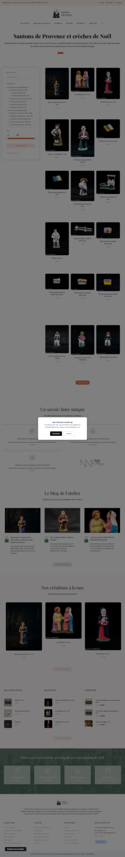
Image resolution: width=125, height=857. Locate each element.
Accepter (56, 434)
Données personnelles (15, 849)
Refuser (69, 434)
